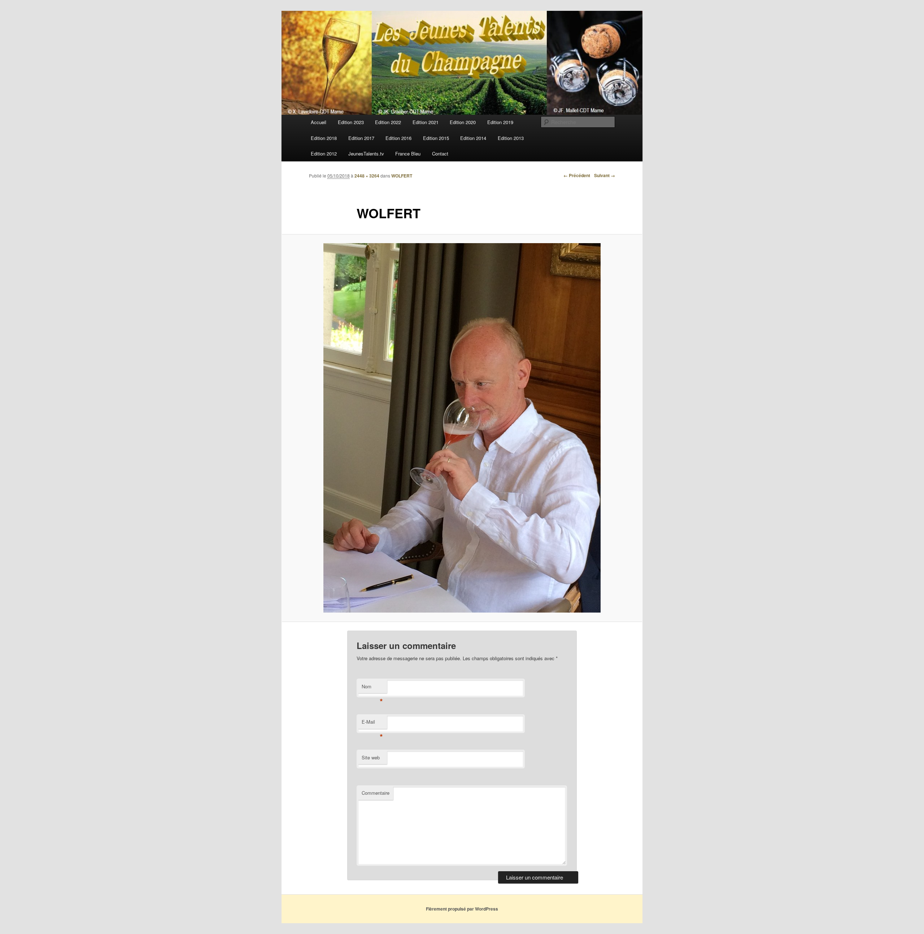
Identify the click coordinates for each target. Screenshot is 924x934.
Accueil (318, 122)
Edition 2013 (511, 138)
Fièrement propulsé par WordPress (462, 909)
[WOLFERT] (462, 428)
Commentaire (375, 792)
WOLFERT (401, 175)
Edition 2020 (463, 122)
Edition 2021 (426, 122)
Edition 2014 (473, 138)
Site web (371, 757)
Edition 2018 (324, 138)
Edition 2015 (436, 138)
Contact (440, 153)
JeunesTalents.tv (366, 153)
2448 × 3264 (366, 175)
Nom (372, 688)
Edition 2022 (388, 122)
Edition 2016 (398, 138)
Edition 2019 (500, 122)
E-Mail (372, 723)
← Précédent (576, 175)
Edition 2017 (361, 138)
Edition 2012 (324, 153)
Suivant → (604, 175)
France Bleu (407, 153)
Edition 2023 (351, 122)
